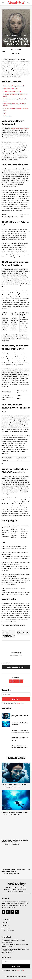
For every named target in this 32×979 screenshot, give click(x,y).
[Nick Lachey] (16, 646)
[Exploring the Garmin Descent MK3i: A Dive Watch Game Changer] (6, 739)
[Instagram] (8, 912)
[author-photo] (3, 787)
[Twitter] (14, 681)
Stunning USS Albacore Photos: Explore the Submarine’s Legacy (20, 731)
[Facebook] (10, 681)
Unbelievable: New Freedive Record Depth (15, 812)
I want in (15, 699)
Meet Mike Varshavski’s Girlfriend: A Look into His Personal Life (8, 634)
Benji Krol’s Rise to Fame (10, 88)
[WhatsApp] (21, 681)
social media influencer (22, 128)
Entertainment (11, 35)
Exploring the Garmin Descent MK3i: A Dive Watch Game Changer (20, 738)
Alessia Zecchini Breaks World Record (20, 716)
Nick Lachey (17, 49)
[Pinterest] (18, 681)
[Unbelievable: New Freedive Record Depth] (6, 724)
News (3, 942)
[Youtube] (17, 912)
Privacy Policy (20, 703)
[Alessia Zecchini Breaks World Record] (6, 716)
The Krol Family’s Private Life (12, 91)
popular (13, 128)
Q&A (4, 113)
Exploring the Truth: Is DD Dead (23, 633)
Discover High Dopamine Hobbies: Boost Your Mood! (19, 746)
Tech (3, 952)
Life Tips (23, 35)
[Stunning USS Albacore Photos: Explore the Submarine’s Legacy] (6, 731)
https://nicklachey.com (16, 655)
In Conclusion (7, 116)
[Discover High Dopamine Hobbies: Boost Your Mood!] (6, 747)
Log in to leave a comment (16, 667)
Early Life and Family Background (13, 86)
